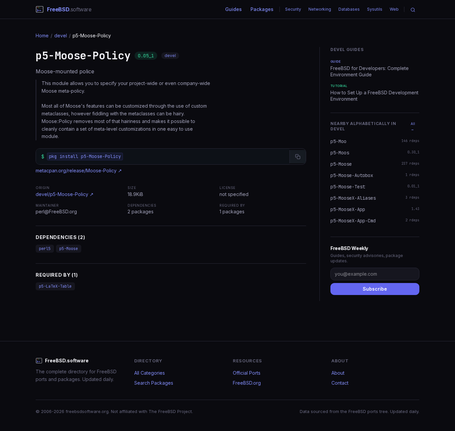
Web (394, 9)
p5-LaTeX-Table (55, 286)
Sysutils (374, 9)
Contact (339, 383)
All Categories (149, 373)
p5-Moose (68, 248)
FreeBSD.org (247, 383)
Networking (319, 9)
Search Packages (153, 383)
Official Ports (246, 373)
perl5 (45, 248)
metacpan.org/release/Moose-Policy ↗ (79, 170)
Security (293, 9)
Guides (233, 9)
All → (413, 126)
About (337, 373)
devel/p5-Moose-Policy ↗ (65, 194)
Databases (349, 9)
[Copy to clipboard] (297, 156)
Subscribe (375, 289)
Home (42, 35)
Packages (261, 9)
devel (60, 35)
